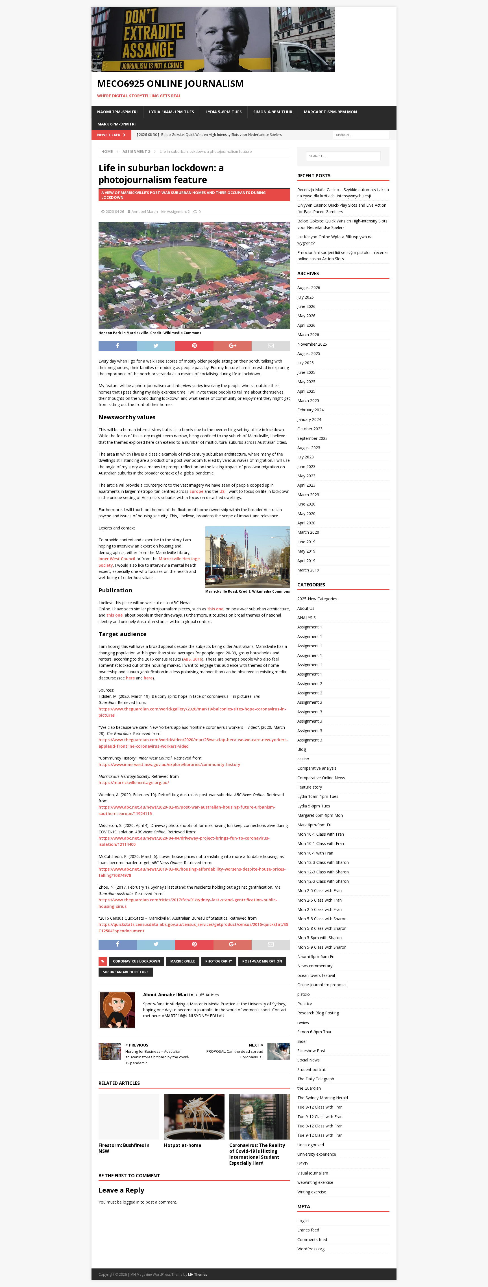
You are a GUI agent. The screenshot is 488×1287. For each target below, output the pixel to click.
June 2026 (306, 306)
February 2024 (310, 409)
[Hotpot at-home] (194, 1117)
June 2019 (306, 541)
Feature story (309, 787)
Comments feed (312, 1239)
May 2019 (306, 551)
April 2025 (306, 391)
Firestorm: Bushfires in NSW (124, 1148)
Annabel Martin (145, 211)
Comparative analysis (316, 768)
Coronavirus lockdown (136, 961)
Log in (303, 1220)
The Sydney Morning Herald (322, 1097)
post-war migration (262, 961)
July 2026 (305, 297)
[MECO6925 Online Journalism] (213, 68)
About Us (305, 608)
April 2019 (306, 560)
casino (303, 758)
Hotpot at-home (182, 1145)
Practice (304, 1003)
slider (302, 1041)
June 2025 (306, 372)
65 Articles (209, 994)
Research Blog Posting (318, 1013)
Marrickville (182, 961)
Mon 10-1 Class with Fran (320, 834)
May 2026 (306, 315)
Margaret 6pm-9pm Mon (330, 111)
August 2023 (308, 447)
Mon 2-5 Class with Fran (319, 890)
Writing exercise (311, 1192)
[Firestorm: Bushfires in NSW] (129, 1117)
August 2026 (308, 287)
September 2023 (312, 438)
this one (215, 609)
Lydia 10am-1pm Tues (171, 111)
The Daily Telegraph (315, 1078)
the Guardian (309, 1088)
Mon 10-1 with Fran (315, 853)
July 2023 (305, 457)
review (303, 1022)
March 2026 (308, 334)
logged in (131, 1202)
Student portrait (311, 1069)
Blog (301, 749)
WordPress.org (310, 1248)
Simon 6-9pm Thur (272, 111)
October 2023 (310, 428)
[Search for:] (361, 134)
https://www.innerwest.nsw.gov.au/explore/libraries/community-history (169, 764)
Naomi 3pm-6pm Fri (117, 111)
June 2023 (306, 466)
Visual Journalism (312, 1173)
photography (218, 961)
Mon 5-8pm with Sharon (319, 937)
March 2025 (308, 400)
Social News (308, 1060)
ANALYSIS (306, 617)
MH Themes (197, 1274)
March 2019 (308, 570)
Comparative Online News (321, 777)
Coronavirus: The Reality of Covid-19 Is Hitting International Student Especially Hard (257, 1154)
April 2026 (306, 325)
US (222, 491)
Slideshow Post (311, 1050)
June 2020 (306, 504)
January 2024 (309, 419)
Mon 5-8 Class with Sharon (322, 918)
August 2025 (308, 353)
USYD (302, 1163)
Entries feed (308, 1230)
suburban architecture (126, 972)
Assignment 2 (178, 211)
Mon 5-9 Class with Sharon (322, 947)
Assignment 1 (309, 627)
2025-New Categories (317, 598)
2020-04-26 (115, 211)
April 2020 (306, 523)
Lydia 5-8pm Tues (224, 111)
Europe (196, 491)
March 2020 (308, 532)
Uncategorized (310, 1144)
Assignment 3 (309, 702)
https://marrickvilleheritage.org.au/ (134, 782)
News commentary (314, 965)
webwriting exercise (315, 1182)
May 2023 (306, 475)
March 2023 (308, 494)
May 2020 (306, 513)
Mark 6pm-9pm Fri (116, 124)
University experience (316, 1154)
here (130, 678)
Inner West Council (117, 558)
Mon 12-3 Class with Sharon (323, 862)
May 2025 (306, 381)
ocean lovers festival (316, 975)
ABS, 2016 (192, 659)
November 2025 (312, 344)
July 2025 (305, 362)
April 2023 (306, 485)
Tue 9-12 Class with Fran (320, 1107)
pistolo (303, 994)
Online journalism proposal (322, 984)
